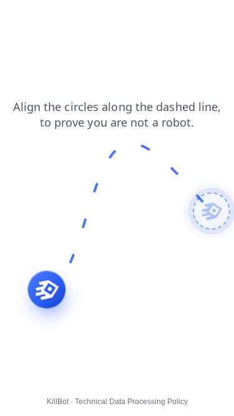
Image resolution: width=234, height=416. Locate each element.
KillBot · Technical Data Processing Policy (117, 401)
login (115, 18)
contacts (25, 18)
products (74, 18)
